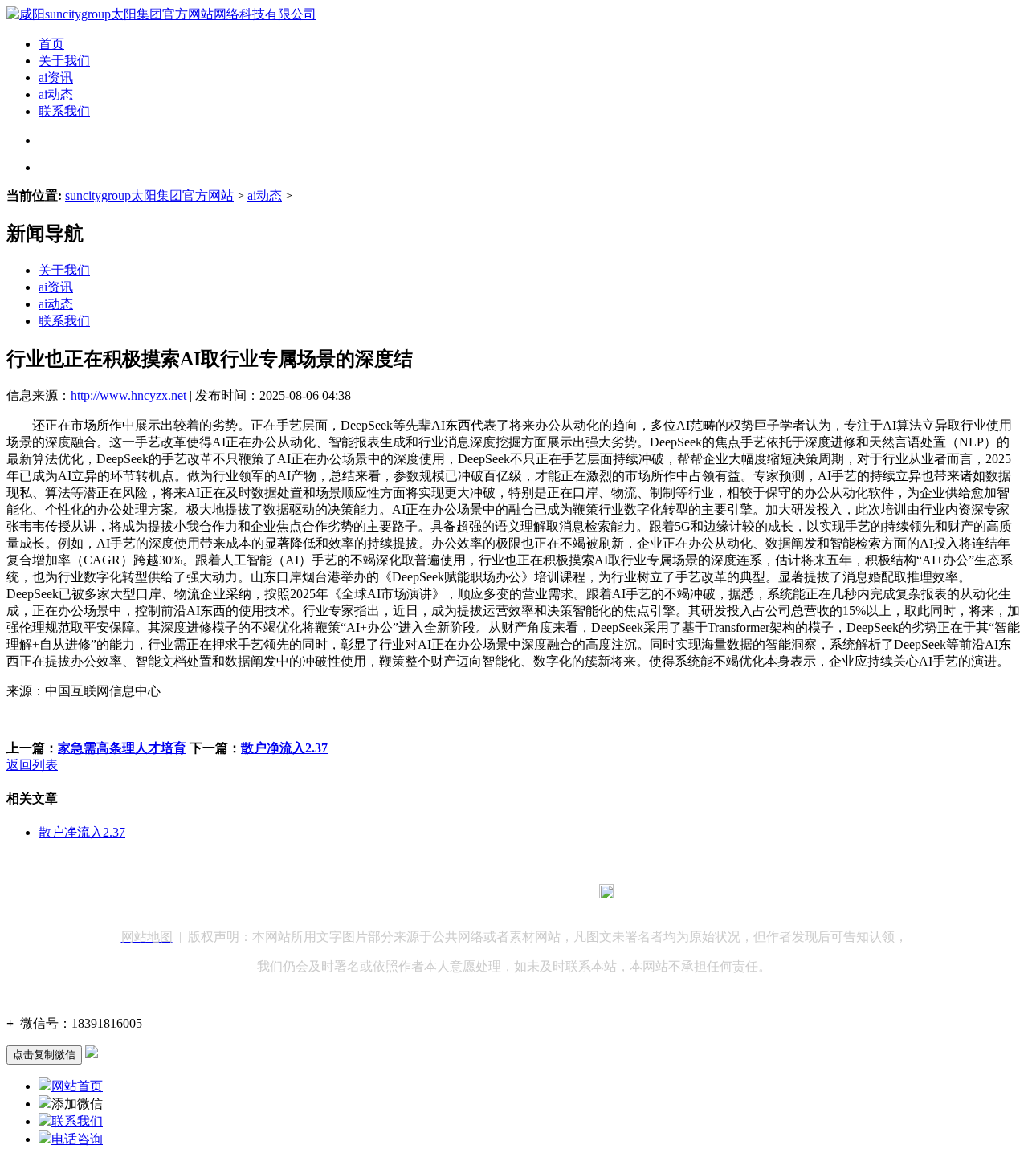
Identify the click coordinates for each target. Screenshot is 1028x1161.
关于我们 (64, 60)
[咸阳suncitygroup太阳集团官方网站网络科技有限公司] (161, 14)
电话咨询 (77, 1139)
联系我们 (64, 111)
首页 (51, 44)
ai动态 (56, 94)
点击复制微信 (44, 1055)
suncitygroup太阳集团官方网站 (149, 195)
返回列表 (32, 765)
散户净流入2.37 (284, 748)
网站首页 (77, 1086)
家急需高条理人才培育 (122, 748)
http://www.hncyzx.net (128, 395)
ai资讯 (56, 77)
